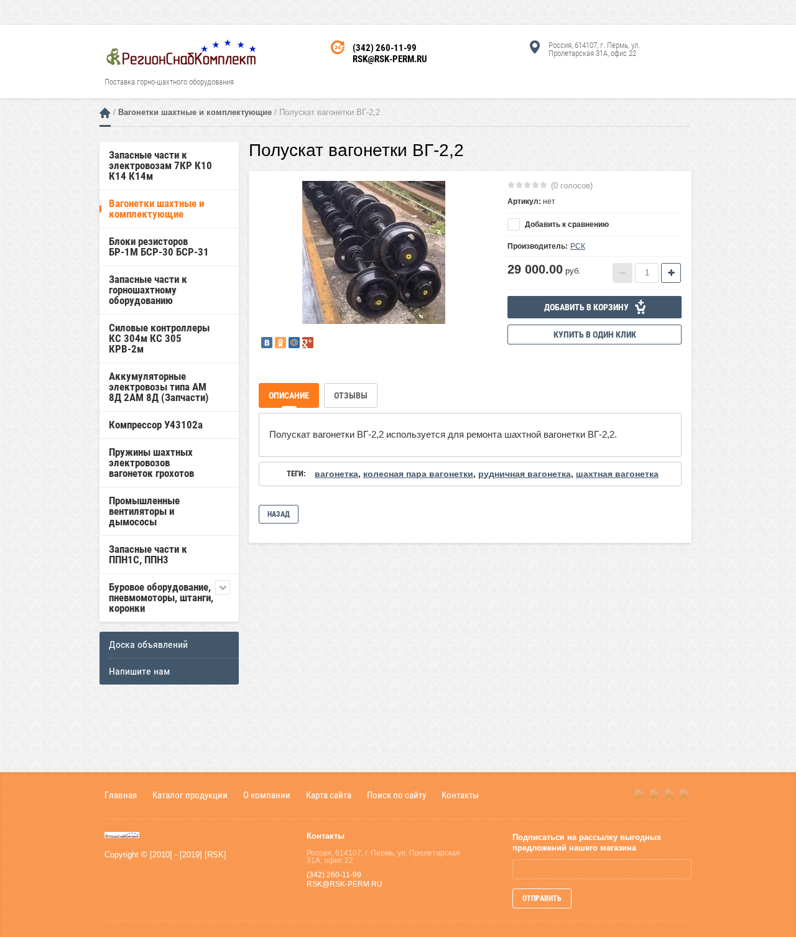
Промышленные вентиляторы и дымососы (144, 511)
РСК (577, 246)
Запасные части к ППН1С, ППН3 (148, 554)
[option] (374, 252)
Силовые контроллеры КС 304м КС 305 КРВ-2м (159, 338)
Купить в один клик (594, 334)
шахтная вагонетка (617, 474)
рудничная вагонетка (524, 474)
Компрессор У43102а (156, 424)
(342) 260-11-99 (385, 47)
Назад (278, 514)
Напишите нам (139, 671)
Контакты (460, 795)
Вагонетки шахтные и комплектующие (195, 112)
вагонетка (336, 474)
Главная (105, 113)
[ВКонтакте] (266, 342)
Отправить (542, 898)
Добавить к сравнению (566, 224)
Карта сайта (328, 795)
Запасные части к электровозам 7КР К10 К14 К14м (160, 165)
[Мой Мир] (294, 342)
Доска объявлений (148, 644)
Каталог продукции (190, 795)
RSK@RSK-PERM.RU (390, 59)
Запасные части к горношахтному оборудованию (148, 290)
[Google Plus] (307, 342)
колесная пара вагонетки (418, 474)
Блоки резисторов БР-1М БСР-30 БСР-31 (159, 246)
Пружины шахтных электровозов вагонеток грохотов (151, 462)
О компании (266, 795)
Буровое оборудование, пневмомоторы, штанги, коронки (161, 597)
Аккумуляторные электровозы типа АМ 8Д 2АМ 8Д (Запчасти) (159, 387)
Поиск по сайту (396, 795)
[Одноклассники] (280, 342)
